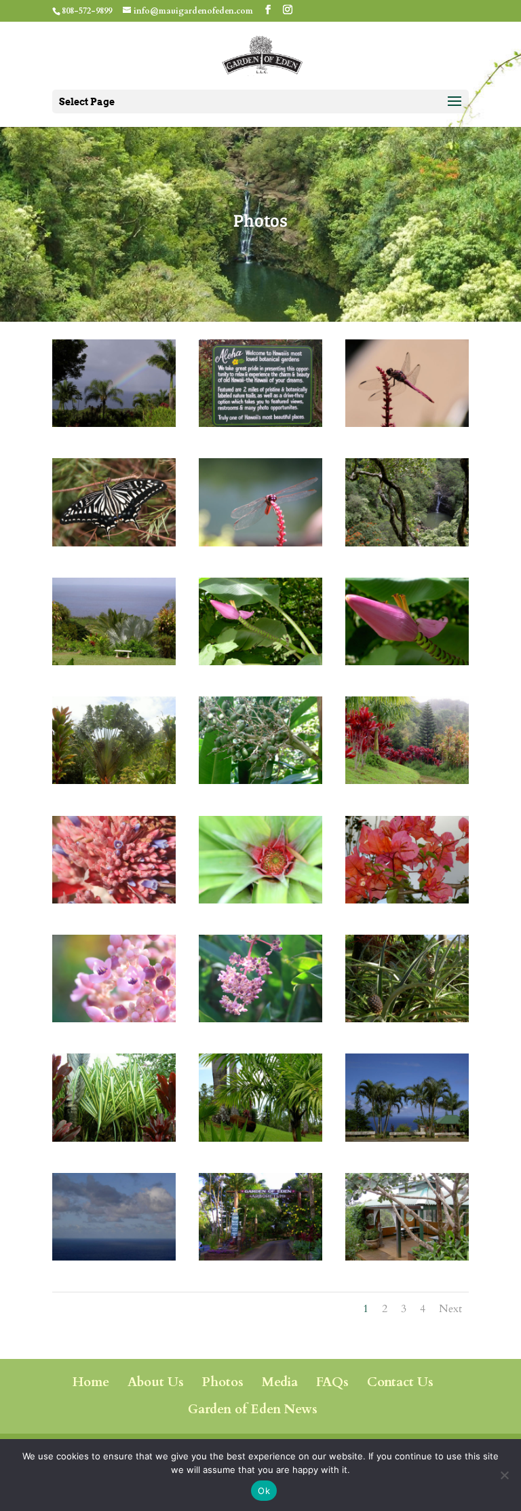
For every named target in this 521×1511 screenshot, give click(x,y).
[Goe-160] (260, 899)
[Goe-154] (407, 1256)
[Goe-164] (407, 1018)
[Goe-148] (407, 1137)
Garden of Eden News (252, 1409)
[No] (504, 1475)
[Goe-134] (114, 779)
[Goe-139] (407, 422)
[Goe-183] (114, 422)
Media (280, 1382)
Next (450, 1308)
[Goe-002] (260, 422)
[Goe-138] (407, 661)
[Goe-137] (260, 661)
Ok (264, 1490)
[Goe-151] (114, 661)
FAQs (332, 1382)
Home (91, 1382)
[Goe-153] (260, 1137)
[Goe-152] (260, 1256)
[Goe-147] (114, 899)
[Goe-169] (260, 1018)
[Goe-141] (407, 779)
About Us (156, 1382)
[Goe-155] (114, 1137)
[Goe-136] (260, 779)
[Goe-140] (260, 542)
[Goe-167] (407, 542)
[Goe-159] (114, 1256)
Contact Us (400, 1382)
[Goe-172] (114, 542)
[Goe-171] (114, 1018)
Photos (223, 1382)
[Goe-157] (407, 899)
